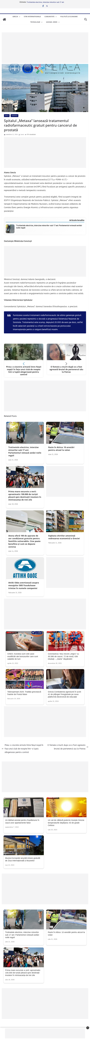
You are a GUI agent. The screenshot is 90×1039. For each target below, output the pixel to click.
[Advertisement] (45, 47)
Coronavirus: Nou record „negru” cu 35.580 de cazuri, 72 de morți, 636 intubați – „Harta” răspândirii (63, 656)
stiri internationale (32, 16)
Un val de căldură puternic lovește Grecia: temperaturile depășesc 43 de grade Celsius (66, 822)
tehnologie (35, 22)
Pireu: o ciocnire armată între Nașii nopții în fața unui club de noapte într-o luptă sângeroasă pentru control (24, 748)
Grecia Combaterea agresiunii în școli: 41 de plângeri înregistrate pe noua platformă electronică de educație (64, 694)
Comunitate (49, 16)
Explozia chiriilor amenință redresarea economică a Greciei (47, 2)
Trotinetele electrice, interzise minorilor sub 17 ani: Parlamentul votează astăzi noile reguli (22, 935)
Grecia (15, 16)
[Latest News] (4, 19)
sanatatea (14, 115)
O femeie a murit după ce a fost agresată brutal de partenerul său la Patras (66, 747)
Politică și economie (69, 16)
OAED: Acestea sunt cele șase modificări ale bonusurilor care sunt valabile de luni (22, 656)
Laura (22, 134)
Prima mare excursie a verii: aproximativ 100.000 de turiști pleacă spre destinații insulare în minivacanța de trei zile (22, 972)
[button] (19, 16)
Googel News (51, 22)
